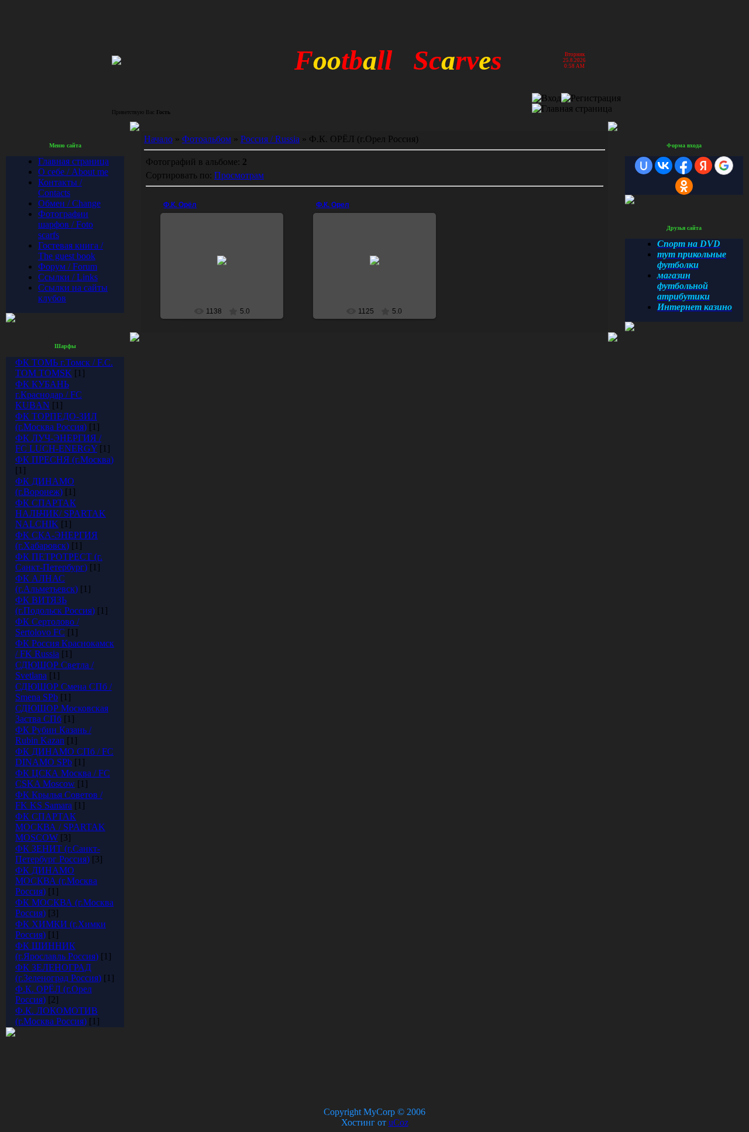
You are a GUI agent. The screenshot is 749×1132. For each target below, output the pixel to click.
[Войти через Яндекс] (703, 165)
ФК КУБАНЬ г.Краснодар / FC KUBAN (48, 394)
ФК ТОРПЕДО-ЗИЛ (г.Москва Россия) (56, 421)
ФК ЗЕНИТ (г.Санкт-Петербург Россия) (57, 854)
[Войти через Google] (723, 165)
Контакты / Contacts (60, 187)
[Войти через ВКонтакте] (663, 165)
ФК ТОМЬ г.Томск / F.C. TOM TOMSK (64, 367)
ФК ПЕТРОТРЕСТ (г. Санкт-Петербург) (58, 562)
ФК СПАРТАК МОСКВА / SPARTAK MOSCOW (60, 826)
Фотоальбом (206, 139)
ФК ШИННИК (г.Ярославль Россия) (56, 951)
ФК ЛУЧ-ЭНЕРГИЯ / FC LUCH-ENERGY (58, 443)
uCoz (398, 1122)
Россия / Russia (270, 139)
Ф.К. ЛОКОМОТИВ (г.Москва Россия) (56, 1016)
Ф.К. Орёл (180, 205)
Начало (158, 139)
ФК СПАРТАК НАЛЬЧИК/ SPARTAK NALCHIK (60, 513)
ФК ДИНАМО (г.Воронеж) (44, 486)
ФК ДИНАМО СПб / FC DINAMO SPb (64, 756)
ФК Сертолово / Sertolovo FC (47, 627)
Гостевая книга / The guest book (70, 250)
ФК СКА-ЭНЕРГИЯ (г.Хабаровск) (56, 540)
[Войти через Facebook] (683, 165)
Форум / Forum (67, 266)
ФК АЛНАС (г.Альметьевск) (46, 583)
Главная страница (73, 161)
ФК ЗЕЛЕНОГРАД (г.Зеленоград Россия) (58, 972)
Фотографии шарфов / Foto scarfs (65, 224)
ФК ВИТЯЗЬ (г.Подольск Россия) (55, 605)
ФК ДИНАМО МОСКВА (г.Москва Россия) (56, 880)
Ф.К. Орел (332, 205)
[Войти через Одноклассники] (684, 186)
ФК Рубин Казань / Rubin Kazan (53, 735)
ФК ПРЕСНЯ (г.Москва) (64, 460)
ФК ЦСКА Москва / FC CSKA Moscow (62, 778)
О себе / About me (73, 172)
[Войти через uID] (643, 165)
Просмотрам (239, 175)
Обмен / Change (69, 203)
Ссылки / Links (68, 277)
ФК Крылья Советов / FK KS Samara (58, 800)
